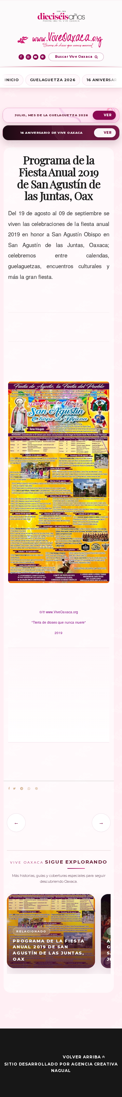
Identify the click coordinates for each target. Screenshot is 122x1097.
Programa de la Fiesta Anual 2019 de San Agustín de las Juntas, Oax (49, 950)
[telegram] (21, 789)
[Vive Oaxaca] (61, 40)
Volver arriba (82, 1056)
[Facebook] (21, 57)
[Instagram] (28, 57)
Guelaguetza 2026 (52, 80)
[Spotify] (43, 57)
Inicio (12, 80)
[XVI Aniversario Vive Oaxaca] (61, 16)
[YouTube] (35, 57)
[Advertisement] (58, 329)
